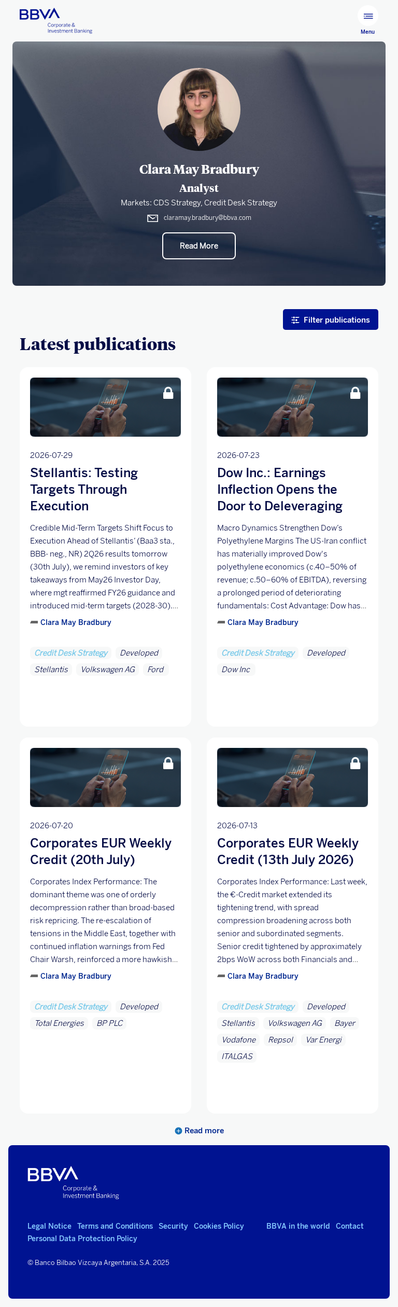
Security (173, 1226)
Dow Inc (236, 669)
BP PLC (109, 1023)
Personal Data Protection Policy (82, 1238)
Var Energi (323, 1040)
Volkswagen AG (107, 669)
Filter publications (337, 319)
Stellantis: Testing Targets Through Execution (84, 489)
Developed (139, 653)
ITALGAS (236, 1056)
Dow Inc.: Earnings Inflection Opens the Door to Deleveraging (280, 489)
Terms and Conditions (115, 1226)
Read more (203, 1130)
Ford (156, 669)
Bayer (344, 1023)
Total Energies (59, 1023)
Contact (350, 1226)
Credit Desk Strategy (70, 653)
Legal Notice (49, 1226)
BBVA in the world (298, 1226)
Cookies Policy (219, 1226)
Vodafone (238, 1040)
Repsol (280, 1040)
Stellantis (51, 669)
